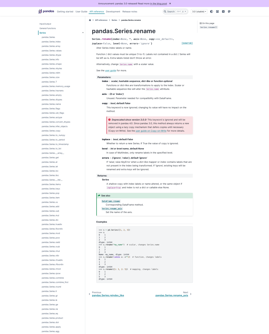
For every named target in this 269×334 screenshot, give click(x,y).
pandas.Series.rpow (51, 273)
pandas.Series (48, 37)
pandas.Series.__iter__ (52, 180)
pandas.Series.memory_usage (56, 86)
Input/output (45, 24)
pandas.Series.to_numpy (53, 135)
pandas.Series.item (51, 197)
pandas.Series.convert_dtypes (56, 122)
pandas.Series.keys (51, 189)
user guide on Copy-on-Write (151, 130)
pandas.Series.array (51, 46)
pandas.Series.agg (50, 331)
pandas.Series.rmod (51, 269)
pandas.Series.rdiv (50, 255)
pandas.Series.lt (49, 291)
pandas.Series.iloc (50, 175)
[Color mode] (211, 11)
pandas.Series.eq (50, 313)
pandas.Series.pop (50, 193)
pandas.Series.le (49, 300)
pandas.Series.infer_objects (55, 126)
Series (43, 33)
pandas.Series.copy (51, 131)
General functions (48, 28)
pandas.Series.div (50, 220)
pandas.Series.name (51, 104)
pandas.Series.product (52, 318)
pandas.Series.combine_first (55, 282)
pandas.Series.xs (50, 202)
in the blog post (158, 3)
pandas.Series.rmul (51, 251)
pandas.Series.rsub (51, 246)
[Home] (90, 20)
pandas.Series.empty (52, 95)
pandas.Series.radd (51, 242)
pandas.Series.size (50, 77)
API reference (97, 11)
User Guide (81, 11)
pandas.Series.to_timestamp (55, 144)
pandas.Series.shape (52, 64)
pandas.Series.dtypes (52, 99)
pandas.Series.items (51, 184)
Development (113, 11)
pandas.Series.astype (52, 117)
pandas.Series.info (50, 59)
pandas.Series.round (51, 287)
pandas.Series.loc (50, 171)
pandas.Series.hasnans (53, 90)
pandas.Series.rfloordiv (52, 264)
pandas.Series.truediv (52, 224)
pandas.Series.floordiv (52, 229)
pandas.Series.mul (50, 215)
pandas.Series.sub (50, 211)
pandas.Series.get (50, 157)
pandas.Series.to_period (53, 139)
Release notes (129, 11)
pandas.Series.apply (51, 327)
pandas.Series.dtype (51, 55)
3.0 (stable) (198, 11)
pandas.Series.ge (50, 304)
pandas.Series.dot (50, 322)
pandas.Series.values (52, 50)
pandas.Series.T (49, 82)
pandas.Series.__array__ (53, 153)
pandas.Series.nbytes (52, 68)
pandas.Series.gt (50, 295)
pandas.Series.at (49, 162)
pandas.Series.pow (51, 238)
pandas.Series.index (51, 41)
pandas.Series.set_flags (53, 113)
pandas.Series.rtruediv (52, 260)
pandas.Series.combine (53, 278)
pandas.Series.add (50, 206)
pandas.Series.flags (51, 108)
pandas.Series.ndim (51, 73)
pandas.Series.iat (50, 166)
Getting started (65, 11)
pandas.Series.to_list (51, 148)
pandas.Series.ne (50, 309)
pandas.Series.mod (51, 233)
